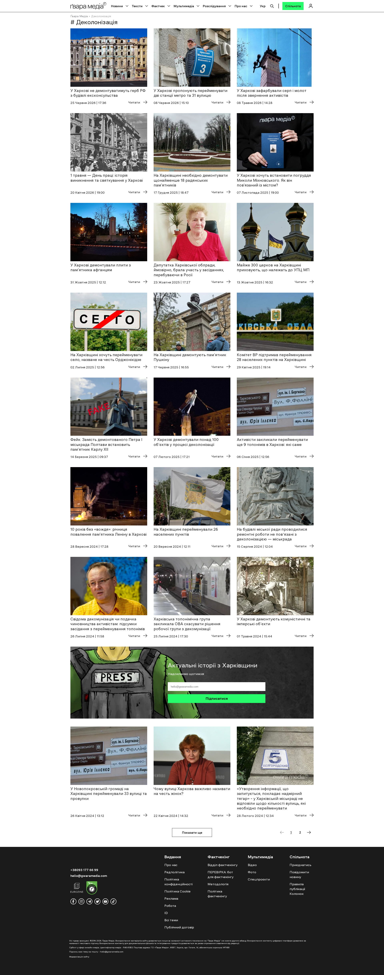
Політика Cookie (177, 891)
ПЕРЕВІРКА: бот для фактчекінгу (221, 874)
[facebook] (73, 901)
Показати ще (192, 832)
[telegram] (89, 901)
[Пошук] (272, 5)
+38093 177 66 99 (84, 869)
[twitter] (97, 901)
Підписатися (217, 698)
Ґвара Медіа (79, 16)
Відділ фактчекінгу (223, 864)
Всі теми (171, 920)
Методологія (218, 884)
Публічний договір (179, 927)
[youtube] (105, 901)
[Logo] (88, 6)
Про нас (241, 6)
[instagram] (81, 901)
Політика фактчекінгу (217, 894)
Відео (252, 864)
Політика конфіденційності (178, 882)
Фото (252, 872)
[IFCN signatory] (91, 888)
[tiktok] (113, 901)
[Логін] (311, 5)
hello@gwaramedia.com (88, 875)
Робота (170, 905)
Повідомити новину (299, 874)
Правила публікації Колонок (297, 888)
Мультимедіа (184, 6)
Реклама (171, 898)
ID (166, 912)
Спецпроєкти (259, 879)
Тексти (137, 6)
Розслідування (214, 6)
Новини (117, 6)
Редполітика (174, 872)
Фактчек (158, 6)
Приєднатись (300, 864)
